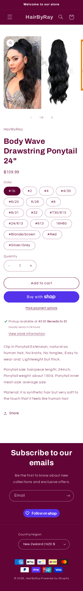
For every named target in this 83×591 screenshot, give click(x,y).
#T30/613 (58, 212)
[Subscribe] (68, 495)
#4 (46, 191)
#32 (34, 212)
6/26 (35, 202)
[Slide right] (52, 118)
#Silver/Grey (19, 245)
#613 (39, 223)
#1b (12, 191)
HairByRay (33, 578)
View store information (27, 334)
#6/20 (14, 202)
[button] (9, 17)
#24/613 (16, 223)
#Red (52, 234)
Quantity (10, 256)
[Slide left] (31, 118)
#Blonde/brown (22, 234)
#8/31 (14, 212)
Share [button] (14, 413)
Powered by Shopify (55, 578)
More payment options (41, 308)
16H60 (61, 223)
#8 (53, 202)
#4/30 (66, 191)
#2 (30, 191)
